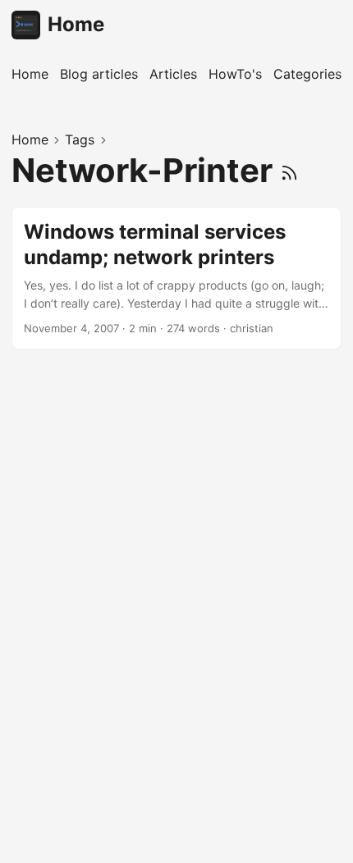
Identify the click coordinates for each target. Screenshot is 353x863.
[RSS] (289, 170)
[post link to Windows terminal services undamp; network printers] (176, 278)
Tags (79, 139)
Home (76, 24)
